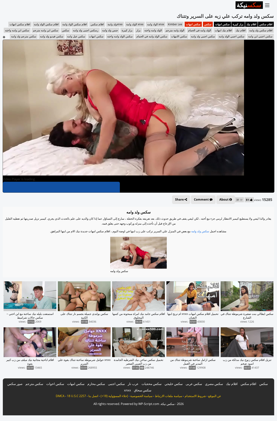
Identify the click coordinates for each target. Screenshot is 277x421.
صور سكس (14, 384)
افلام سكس (265, 24)
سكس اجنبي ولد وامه (203, 36)
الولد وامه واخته (153, 30)
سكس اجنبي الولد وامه (231, 36)
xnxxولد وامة (115, 24)
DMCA (60, 396)
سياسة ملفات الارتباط (168, 396)
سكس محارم (96, 384)
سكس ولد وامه (200, 231)
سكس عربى (194, 384)
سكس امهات (222, 24)
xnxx (127, 390)
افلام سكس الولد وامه (46, 24)
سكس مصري (214, 384)
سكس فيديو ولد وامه (51, 36)
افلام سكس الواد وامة (74, 24)
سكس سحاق (142, 390)
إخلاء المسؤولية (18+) (114, 396)
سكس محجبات (151, 384)
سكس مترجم (34, 384)
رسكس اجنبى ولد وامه (85, 30)
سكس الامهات (179, 36)
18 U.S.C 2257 (76, 396)
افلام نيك (251, 24)
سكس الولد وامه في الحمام (151, 36)
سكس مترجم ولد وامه (23, 36)
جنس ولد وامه (110, 30)
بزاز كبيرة (238, 24)
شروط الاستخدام (195, 396)
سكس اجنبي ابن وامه (260, 36)
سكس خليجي (174, 384)
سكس (207, 24)
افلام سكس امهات (20, 24)
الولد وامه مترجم (175, 30)
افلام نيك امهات (223, 30)
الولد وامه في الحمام (199, 30)
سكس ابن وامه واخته (17, 30)
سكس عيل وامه (76, 36)
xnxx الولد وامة (134, 24)
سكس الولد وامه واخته (120, 36)
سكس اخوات (55, 384)
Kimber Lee (175, 24)
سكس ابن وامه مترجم (45, 30)
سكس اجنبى (116, 384)
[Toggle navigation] (268, 4)
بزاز (138, 30)
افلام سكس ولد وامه (260, 30)
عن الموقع (214, 396)
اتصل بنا (93, 396)
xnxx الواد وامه (155, 24)
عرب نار (133, 384)
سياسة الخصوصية (141, 396)
